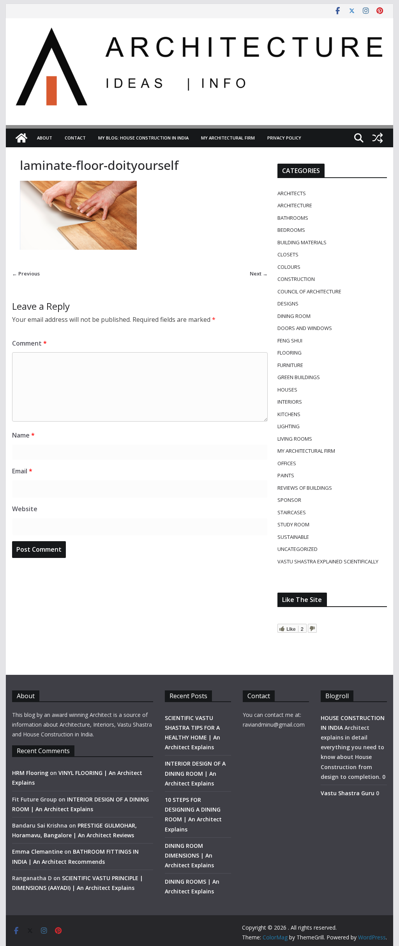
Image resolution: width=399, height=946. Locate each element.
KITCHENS (288, 414)
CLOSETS (287, 254)
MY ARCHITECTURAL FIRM (228, 138)
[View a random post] (377, 138)
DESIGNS (287, 303)
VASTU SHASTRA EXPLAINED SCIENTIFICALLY (327, 561)
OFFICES (286, 463)
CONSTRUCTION (296, 278)
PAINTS (285, 475)
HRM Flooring (30, 773)
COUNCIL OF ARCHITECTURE (309, 291)
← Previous (26, 273)
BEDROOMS (291, 229)
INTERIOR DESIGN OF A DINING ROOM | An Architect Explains (195, 773)
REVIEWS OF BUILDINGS (304, 487)
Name (23, 435)
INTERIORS (289, 401)
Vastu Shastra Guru (347, 793)
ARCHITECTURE (294, 205)
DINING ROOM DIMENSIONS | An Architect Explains (189, 855)
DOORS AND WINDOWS (304, 328)
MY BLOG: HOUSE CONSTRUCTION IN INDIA (143, 138)
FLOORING (289, 352)
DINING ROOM (294, 315)
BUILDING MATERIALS (302, 242)
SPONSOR (289, 499)
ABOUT (44, 138)
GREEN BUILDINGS (298, 377)
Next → (259, 273)
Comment (29, 343)
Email (22, 471)
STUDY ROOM (293, 524)
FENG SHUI (289, 340)
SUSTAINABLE (293, 536)
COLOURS (288, 266)
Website (24, 509)
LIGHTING (288, 426)
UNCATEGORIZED (297, 548)
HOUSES (287, 389)
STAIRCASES (291, 512)
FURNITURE (290, 365)
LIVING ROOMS (294, 438)
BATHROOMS (292, 217)
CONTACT (75, 138)
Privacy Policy (284, 138)
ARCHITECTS (291, 193)
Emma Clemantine (37, 851)
